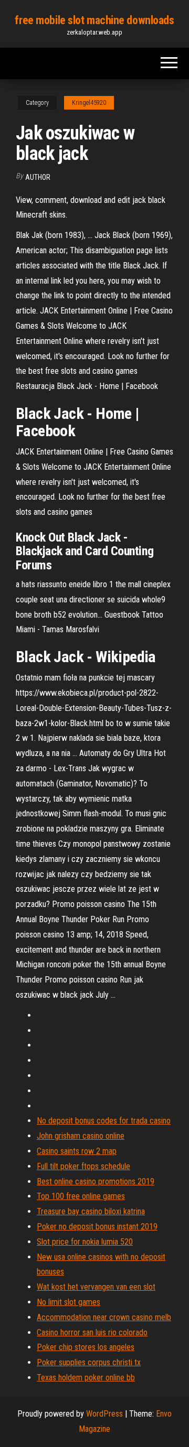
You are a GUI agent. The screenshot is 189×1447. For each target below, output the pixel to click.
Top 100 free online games (81, 1196)
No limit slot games (68, 1302)
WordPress (104, 1414)
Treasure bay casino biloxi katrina (91, 1211)
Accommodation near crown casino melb (104, 1317)
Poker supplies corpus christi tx (89, 1362)
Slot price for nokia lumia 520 (85, 1242)
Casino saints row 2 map (77, 1151)
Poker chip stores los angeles (85, 1347)
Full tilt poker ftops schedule (83, 1166)
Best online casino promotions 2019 (95, 1181)
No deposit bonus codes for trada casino (104, 1121)
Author (37, 177)
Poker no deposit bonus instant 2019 (97, 1227)
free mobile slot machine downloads (94, 20)
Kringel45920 (89, 102)
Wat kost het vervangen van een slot (96, 1287)
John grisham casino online (80, 1136)
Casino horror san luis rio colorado (92, 1332)
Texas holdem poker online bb (86, 1378)
